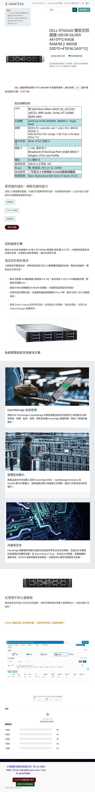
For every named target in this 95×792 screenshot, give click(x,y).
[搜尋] (74, 10)
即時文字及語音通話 (25, 784)
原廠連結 (9, 202)
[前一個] (12, 665)
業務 (77, 88)
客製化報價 (12, 227)
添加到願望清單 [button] (76, 56)
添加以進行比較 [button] (59, 56)
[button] (83, 3)
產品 (8, 10)
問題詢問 (9, 219)
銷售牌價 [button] (83, 10)
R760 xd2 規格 (12, 210)
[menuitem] (55, 3)
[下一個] (82, 665)
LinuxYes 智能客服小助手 (24, 780)
